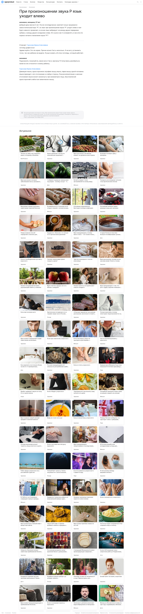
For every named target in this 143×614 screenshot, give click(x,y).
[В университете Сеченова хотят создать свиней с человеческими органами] (58, 200)
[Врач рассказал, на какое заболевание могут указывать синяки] (31, 174)
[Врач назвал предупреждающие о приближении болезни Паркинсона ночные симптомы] (31, 597)
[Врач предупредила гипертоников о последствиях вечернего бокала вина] (84, 438)
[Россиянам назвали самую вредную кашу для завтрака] (111, 200)
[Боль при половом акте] (31, 306)
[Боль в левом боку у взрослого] (84, 412)
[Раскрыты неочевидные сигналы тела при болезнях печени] (111, 174)
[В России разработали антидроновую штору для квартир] (111, 438)
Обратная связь (104, 612)
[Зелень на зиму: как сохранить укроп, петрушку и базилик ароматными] (31, 148)
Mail (3, 612)
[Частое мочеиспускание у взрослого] (111, 333)
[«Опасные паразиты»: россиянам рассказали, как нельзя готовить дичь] (84, 306)
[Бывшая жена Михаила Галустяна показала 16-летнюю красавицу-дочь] (111, 359)
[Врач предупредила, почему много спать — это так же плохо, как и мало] (84, 227)
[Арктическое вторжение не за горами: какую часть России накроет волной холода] (58, 306)
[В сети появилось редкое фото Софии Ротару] (84, 465)
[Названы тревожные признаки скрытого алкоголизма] (84, 491)
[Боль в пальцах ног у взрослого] (111, 491)
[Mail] (2, 2)
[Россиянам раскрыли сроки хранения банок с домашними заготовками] (58, 544)
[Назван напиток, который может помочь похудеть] (84, 280)
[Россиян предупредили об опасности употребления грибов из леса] (58, 359)
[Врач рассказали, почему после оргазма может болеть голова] (111, 253)
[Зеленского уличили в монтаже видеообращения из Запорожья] (84, 597)
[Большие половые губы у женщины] (111, 148)
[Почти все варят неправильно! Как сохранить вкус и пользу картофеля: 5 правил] (111, 518)
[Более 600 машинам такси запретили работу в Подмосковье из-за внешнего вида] (111, 544)
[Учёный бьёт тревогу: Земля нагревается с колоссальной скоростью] (58, 465)
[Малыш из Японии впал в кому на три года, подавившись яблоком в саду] (111, 597)
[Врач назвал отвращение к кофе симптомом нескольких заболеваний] (31, 333)
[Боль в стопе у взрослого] (84, 359)
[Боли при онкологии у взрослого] (58, 333)
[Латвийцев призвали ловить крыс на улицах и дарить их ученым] (111, 385)
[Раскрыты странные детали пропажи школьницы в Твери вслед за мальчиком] (31, 570)
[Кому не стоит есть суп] (58, 412)
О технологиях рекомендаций (116, 612)
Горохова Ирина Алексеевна (37, 45)
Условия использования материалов (90, 612)
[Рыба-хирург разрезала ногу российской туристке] (31, 465)
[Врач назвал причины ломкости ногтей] (84, 518)
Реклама (14, 612)
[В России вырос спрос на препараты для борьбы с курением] (84, 333)
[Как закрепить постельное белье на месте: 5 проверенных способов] (31, 359)
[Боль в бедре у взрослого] (58, 385)
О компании (8, 612)
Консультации (23, 7)
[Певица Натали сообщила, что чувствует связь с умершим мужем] (111, 412)
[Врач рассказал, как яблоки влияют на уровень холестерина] (84, 148)
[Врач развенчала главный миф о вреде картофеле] (31, 518)
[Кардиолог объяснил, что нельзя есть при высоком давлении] (58, 227)
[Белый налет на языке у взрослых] (111, 570)
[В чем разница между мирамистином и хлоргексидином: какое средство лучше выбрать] (111, 465)
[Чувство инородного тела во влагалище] (84, 253)
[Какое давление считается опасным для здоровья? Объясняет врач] (58, 148)
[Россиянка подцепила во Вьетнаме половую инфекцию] (84, 200)
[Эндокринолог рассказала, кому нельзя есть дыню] (84, 385)
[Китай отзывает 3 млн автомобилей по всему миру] (84, 174)
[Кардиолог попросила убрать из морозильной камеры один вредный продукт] (58, 491)
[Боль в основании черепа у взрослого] (58, 597)
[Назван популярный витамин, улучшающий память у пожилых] (31, 280)
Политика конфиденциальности (132, 612)
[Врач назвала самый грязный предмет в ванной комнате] (31, 412)
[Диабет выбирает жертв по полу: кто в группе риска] (31, 385)
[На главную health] (9, 2)
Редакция (77, 612)
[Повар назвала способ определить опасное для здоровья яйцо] (31, 227)
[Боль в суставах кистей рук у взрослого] (58, 438)
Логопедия (32, 7)
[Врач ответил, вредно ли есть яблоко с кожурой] (58, 280)
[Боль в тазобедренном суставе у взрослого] (31, 253)
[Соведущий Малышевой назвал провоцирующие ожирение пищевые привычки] (84, 544)
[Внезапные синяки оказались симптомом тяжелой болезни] (31, 200)
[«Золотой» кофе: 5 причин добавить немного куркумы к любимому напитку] (58, 518)
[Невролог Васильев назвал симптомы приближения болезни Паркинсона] (31, 544)
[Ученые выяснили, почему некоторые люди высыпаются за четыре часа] (111, 306)
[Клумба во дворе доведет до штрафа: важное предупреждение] (58, 570)
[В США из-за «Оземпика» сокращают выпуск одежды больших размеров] (31, 491)
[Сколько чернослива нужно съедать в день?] (58, 253)
